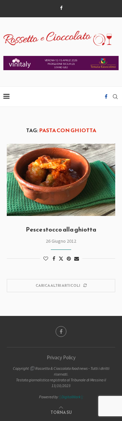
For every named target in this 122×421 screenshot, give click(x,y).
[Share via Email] (76, 259)
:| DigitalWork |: (71, 396)
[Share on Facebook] (54, 259)
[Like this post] (45, 259)
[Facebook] (61, 8)
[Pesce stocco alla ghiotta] (61, 180)
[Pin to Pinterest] (69, 259)
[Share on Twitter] (61, 259)
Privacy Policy (61, 357)
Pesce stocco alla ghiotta (61, 229)
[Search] (115, 96)
